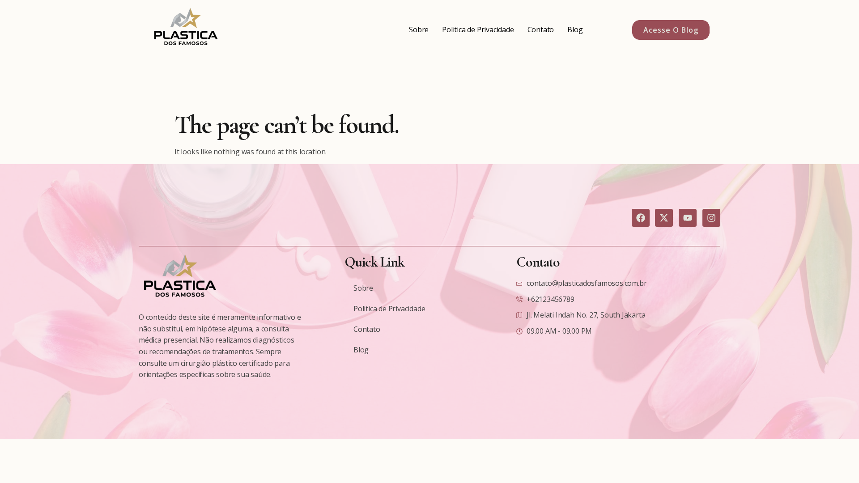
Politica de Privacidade (478, 29)
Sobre (419, 29)
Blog (575, 29)
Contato (540, 29)
